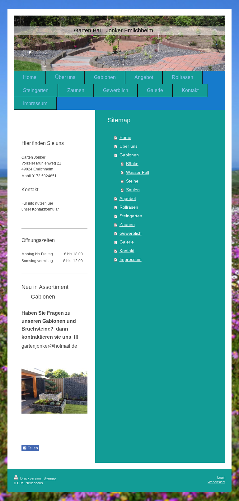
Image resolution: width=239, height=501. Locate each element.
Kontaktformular (45, 209)
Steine (132, 181)
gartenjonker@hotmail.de (49, 346)
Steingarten (131, 215)
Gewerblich (131, 233)
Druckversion (30, 478)
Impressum (131, 259)
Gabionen (129, 154)
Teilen (32, 448)
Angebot (128, 198)
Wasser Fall (137, 172)
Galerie (127, 241)
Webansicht (216, 482)
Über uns (129, 146)
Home (125, 137)
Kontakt (127, 250)
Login (221, 477)
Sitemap (50, 478)
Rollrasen (129, 207)
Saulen (133, 189)
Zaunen (127, 224)
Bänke (132, 163)
